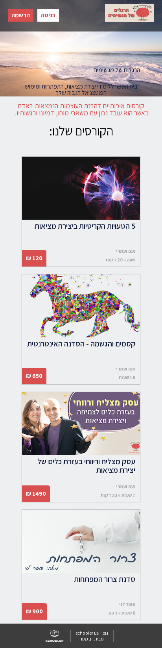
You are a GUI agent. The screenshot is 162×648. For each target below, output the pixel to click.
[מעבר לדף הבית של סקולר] (54, 635)
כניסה (48, 15)
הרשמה (20, 15)
